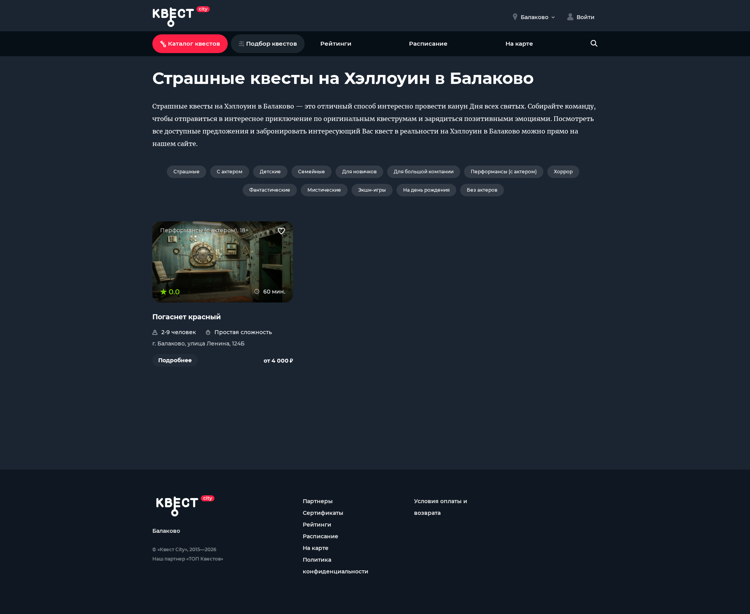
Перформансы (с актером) (504, 171)
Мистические (324, 190)
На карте (519, 43)
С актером (230, 171)
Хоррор (563, 171)
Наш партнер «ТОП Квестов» (187, 559)
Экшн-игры (372, 190)
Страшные (186, 171)
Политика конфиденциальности (335, 565)
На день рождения (426, 190)
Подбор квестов (271, 43)
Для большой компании (424, 171)
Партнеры (318, 501)
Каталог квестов (194, 43)
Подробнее (175, 360)
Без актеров (482, 190)
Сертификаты (323, 512)
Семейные (311, 171)
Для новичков (359, 171)
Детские (270, 171)
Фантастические (269, 190)
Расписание (428, 43)
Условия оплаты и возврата (440, 507)
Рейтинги (336, 43)
